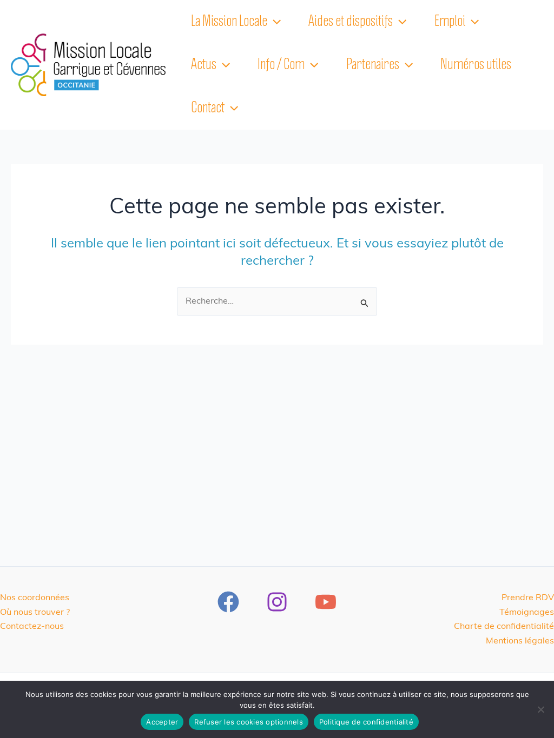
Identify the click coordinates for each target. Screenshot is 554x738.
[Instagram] (277, 602)
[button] (274, 21)
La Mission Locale (229, 21)
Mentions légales (520, 641)
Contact (208, 108)
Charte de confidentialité (504, 626)
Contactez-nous (32, 626)
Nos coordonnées (34, 598)
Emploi (449, 21)
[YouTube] (326, 602)
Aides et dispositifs (350, 21)
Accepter (162, 721)
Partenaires (372, 64)
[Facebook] (228, 602)
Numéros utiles (475, 64)
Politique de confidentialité (366, 721)
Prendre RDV (528, 598)
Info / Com (281, 64)
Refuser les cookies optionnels (248, 721)
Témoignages (526, 612)
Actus (203, 64)
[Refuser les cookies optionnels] (540, 709)
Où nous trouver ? (35, 612)
